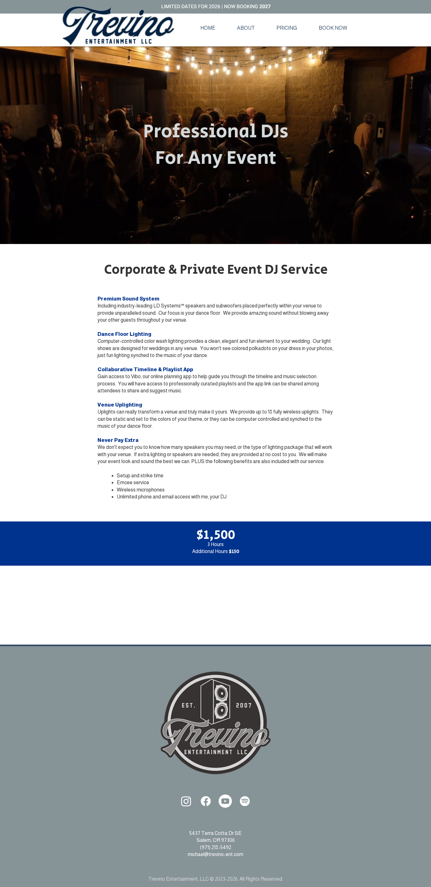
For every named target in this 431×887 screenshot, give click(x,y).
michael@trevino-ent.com (215, 854)
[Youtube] (225, 801)
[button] (245, 28)
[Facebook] (205, 801)
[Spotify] (244, 801)
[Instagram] (186, 801)
